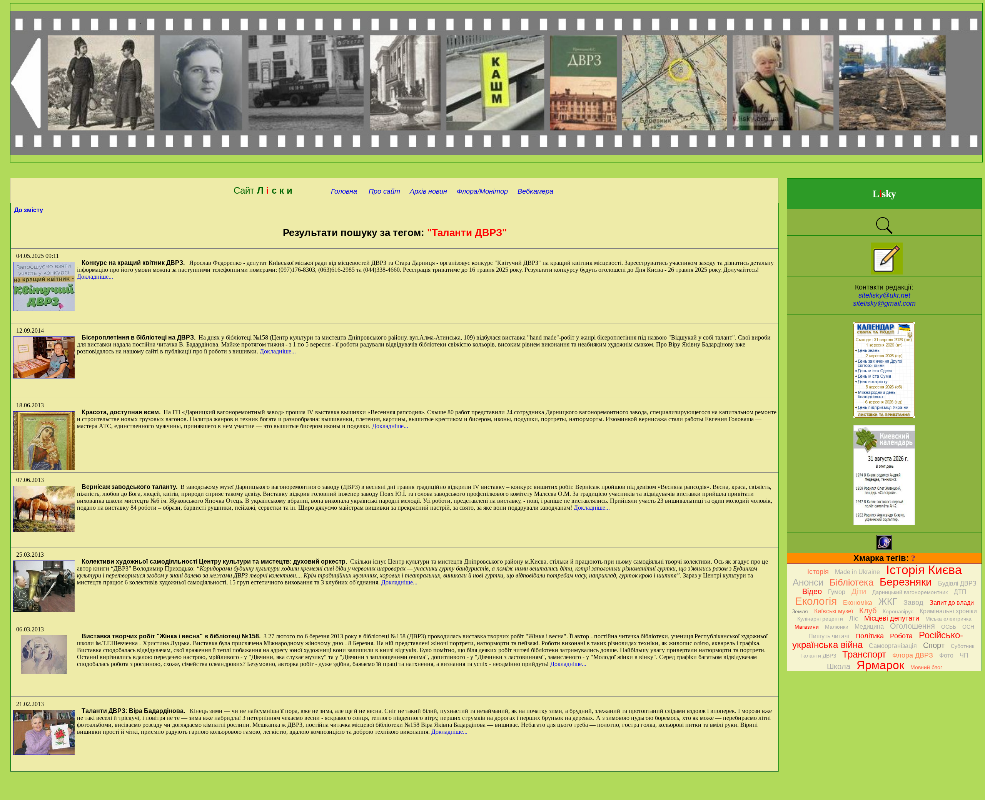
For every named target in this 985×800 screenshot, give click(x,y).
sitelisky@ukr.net (884, 295)
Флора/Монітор (482, 191)
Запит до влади (952, 602)
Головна (343, 191)
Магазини (807, 627)
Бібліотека (851, 582)
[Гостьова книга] (887, 272)
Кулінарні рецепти (820, 619)
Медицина (869, 626)
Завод (913, 602)
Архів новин (428, 191)
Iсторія (818, 572)
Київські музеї (833, 611)
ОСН (968, 627)
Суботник (962, 646)
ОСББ (948, 627)
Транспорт (864, 654)
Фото (946, 655)
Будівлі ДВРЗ (957, 583)
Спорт (934, 645)
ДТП (960, 592)
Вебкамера (535, 191)
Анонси (808, 582)
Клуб (867, 610)
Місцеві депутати (891, 618)
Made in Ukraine (857, 572)
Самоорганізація (893, 646)
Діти (858, 591)
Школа (838, 666)
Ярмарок (880, 665)
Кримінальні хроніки (948, 611)
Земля (800, 611)
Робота (901, 636)
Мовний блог (926, 667)
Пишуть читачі (828, 636)
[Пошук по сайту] (884, 233)
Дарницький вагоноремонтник (910, 592)
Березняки (906, 582)
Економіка (857, 602)
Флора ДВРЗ (912, 655)
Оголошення (912, 626)
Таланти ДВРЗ (818, 656)
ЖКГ (887, 601)
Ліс (853, 618)
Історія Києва (924, 570)
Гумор (836, 592)
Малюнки (836, 627)
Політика (869, 636)
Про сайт (383, 191)
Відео (812, 591)
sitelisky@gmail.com (884, 303)
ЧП (964, 655)
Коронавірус (898, 611)
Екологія (816, 601)
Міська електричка (948, 619)
